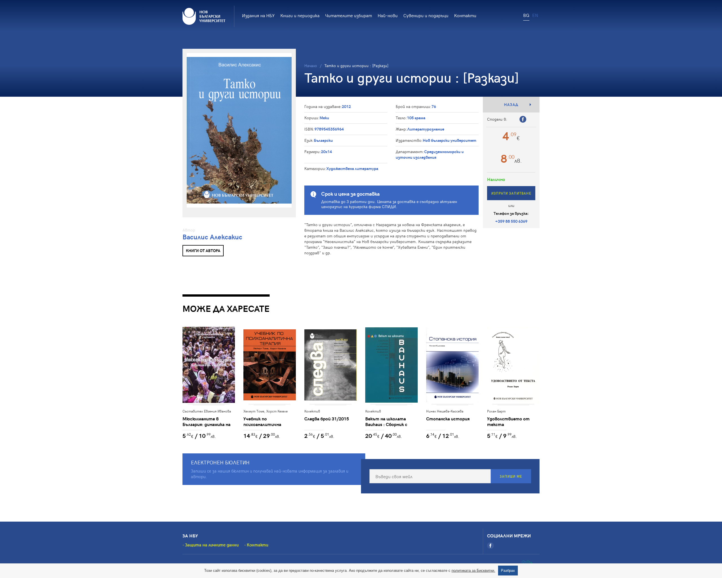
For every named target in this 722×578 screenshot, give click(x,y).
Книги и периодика (300, 15)
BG (526, 15)
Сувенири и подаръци (425, 15)
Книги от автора (203, 250)
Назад (511, 104)
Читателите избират (348, 15)
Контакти (465, 15)
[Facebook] (490, 545)
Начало (310, 65)
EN (535, 15)
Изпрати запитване (511, 193)
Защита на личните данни (212, 545)
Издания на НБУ (258, 15)
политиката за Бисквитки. (473, 570)
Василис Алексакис (212, 236)
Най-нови (388, 15)
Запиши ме (511, 476)
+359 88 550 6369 (511, 221)
